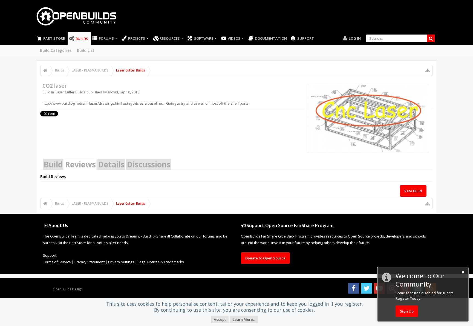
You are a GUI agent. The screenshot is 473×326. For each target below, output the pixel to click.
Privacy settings (121, 261)
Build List (85, 50)
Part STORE (54, 38)
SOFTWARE (203, 38)
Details (111, 164)
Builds (82, 38)
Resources (170, 38)
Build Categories (55, 50)
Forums (106, 38)
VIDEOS (234, 38)
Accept (220, 319)
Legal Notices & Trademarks (161, 261)
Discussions (149, 164)
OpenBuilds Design (68, 289)
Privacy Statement (89, 261)
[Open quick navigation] (427, 70)
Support (305, 38)
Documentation (271, 38)
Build (53, 164)
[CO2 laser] (368, 118)
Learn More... (244, 319)
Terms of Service (57, 261)
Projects (136, 38)
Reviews (80, 164)
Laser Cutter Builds (70, 92)
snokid (113, 92)
